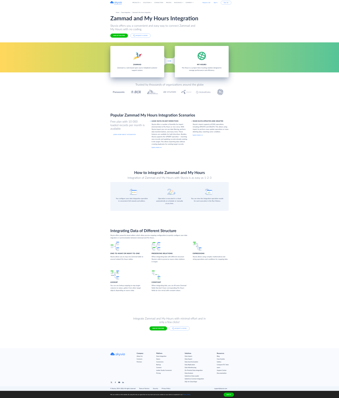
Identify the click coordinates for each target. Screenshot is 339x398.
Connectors (159, 362)
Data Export (188, 359)
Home (117, 12)
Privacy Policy (166, 388)
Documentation (222, 373)
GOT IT (229, 394)
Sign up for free (158, 328)
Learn (218, 367)
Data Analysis (189, 373)
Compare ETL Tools (223, 364)
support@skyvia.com (220, 388)
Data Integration (125, 12)
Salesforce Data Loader (192, 376)
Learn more (156, 147)
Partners (139, 362)
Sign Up (226, 2)
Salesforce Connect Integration (194, 379)
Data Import (188, 356)
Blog (218, 356)
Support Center (221, 370)
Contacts (139, 359)
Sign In (215, 2)
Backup (158, 364)
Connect (159, 367)
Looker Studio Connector (164, 370)
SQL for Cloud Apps (191, 381)
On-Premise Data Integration (194, 370)
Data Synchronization (191, 362)
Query (158, 359)
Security (155, 388)
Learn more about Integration (124, 134)
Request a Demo (142, 35)
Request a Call (206, 2)
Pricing (158, 373)
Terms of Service (144, 388)
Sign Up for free (119, 35)
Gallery (219, 362)
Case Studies (221, 359)
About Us (140, 356)
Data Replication (190, 364)
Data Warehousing (190, 367)
